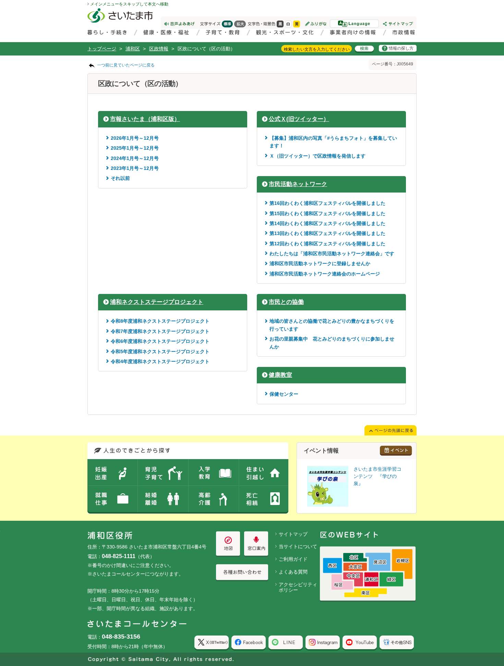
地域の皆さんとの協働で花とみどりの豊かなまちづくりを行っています (331, 324)
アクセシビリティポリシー (298, 587)
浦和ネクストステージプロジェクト (156, 302)
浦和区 (132, 48)
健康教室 (280, 375)
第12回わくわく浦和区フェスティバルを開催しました (327, 243)
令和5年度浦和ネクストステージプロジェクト (160, 351)
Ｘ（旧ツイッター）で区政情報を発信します (317, 156)
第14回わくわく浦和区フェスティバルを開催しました (327, 223)
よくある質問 (293, 572)
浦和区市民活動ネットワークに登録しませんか (319, 263)
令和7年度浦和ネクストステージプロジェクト (160, 331)
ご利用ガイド (293, 559)
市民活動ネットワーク (298, 184)
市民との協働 (286, 302)
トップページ (101, 48)
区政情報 (158, 48)
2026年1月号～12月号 (135, 138)
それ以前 (120, 178)
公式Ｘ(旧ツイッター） (299, 119)
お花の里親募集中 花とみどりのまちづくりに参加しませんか (331, 342)
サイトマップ (293, 534)
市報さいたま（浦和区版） (145, 119)
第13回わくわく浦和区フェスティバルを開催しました (327, 233)
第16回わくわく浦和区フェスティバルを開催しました (327, 203)
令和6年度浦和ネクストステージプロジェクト (160, 341)
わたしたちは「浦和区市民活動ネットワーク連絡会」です (331, 253)
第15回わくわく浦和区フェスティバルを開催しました (327, 213)
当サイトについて (298, 546)
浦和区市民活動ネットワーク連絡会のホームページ (324, 273)
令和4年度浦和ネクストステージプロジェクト (160, 361)
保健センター (283, 394)
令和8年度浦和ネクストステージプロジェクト (160, 321)
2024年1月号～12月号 (135, 158)
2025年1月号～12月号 (135, 148)
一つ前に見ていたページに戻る (126, 65)
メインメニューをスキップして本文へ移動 (129, 4)
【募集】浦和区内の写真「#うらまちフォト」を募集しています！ (333, 141)
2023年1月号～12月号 (135, 168)
